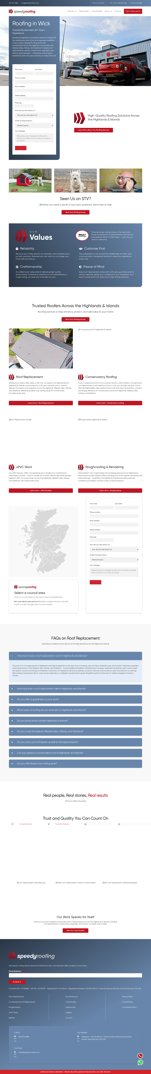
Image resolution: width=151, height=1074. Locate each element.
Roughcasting (14, 1007)
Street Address (20, 95)
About (107, 11)
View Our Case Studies (75, 930)
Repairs (12, 1018)
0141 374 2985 (13, 3)
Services (71, 11)
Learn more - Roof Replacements (41, 403)
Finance (118, 11)
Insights (69, 1013)
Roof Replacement (16, 997)
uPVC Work (13, 1013)
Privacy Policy (127, 997)
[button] (30, 180)
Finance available (98, 3)
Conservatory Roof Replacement (22, 1002)
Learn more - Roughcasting (110, 490)
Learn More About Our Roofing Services (93, 130)
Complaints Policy (129, 1007)
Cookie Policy (127, 1002)
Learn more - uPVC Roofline (41, 490)
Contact (69, 1018)
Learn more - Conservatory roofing (110, 403)
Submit (21, 148)
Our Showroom (72, 997)
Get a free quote (133, 11)
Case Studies (97, 11)
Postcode (18, 103)
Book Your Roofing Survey (75, 212)
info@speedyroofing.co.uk (30, 3)
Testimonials (84, 11)
